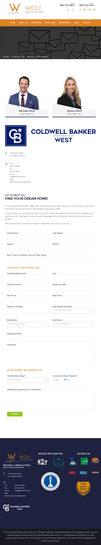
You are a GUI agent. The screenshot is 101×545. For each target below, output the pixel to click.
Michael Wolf (27, 111)
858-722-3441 (86, 5)
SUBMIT (15, 414)
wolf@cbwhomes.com (18, 177)
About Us (23, 23)
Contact (87, 23)
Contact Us (18, 57)
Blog (76, 23)
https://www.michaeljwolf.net (20, 182)
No (68, 380)
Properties (36, 23)
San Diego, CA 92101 (17, 156)
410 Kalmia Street (16, 153)
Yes (56, 380)
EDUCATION (50, 23)
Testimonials (65, 23)
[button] (73, 310)
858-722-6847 (67, 5)
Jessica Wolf (74, 111)
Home (12, 23)
